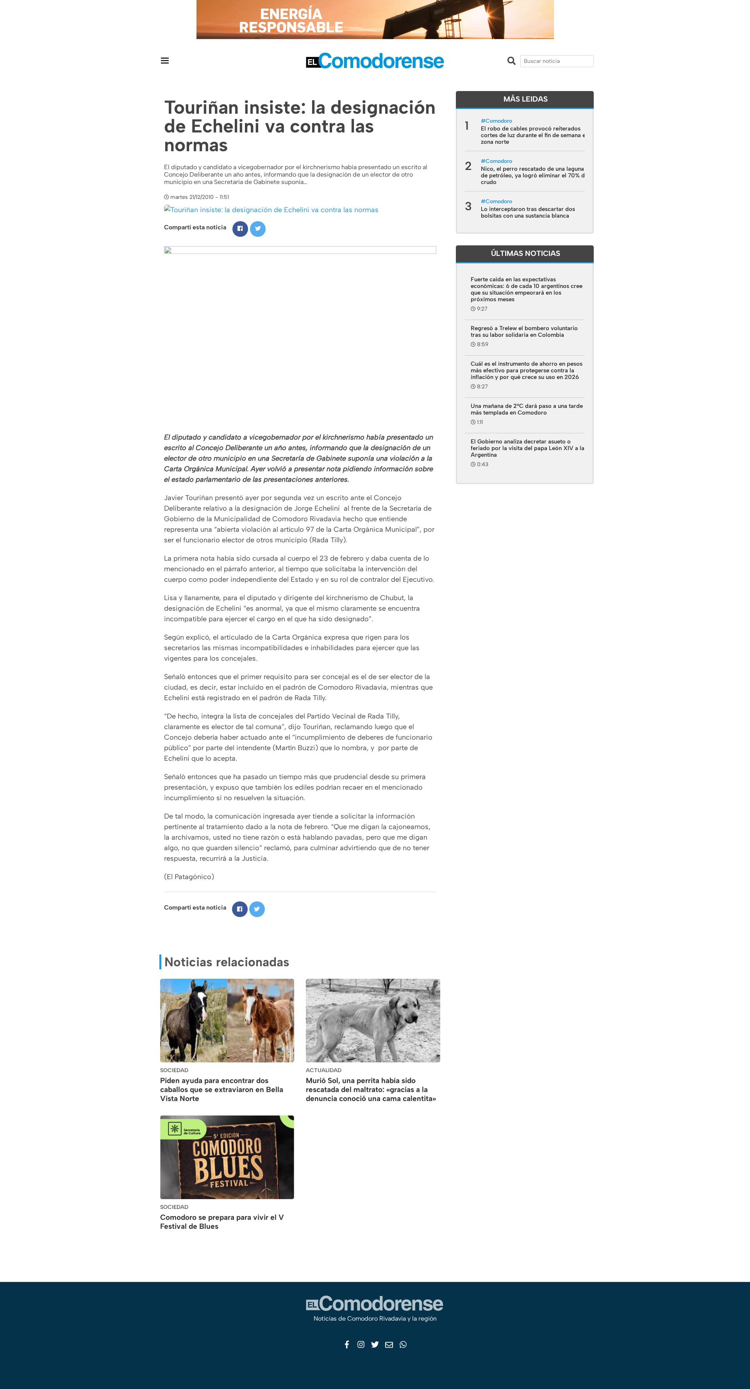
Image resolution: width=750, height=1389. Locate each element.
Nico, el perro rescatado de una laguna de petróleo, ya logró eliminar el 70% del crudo (535, 175)
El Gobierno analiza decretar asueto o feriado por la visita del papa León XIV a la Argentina (527, 448)
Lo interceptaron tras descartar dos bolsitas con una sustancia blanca (528, 212)
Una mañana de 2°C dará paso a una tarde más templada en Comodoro (527, 409)
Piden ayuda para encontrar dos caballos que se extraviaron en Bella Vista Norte (221, 1089)
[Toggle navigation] (164, 60)
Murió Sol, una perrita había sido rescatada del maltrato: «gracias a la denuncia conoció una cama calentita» (371, 1089)
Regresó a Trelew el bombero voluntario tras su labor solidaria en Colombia (524, 331)
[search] (557, 61)
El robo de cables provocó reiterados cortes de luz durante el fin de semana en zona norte (535, 135)
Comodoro (499, 121)
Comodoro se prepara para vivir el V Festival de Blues (222, 1222)
